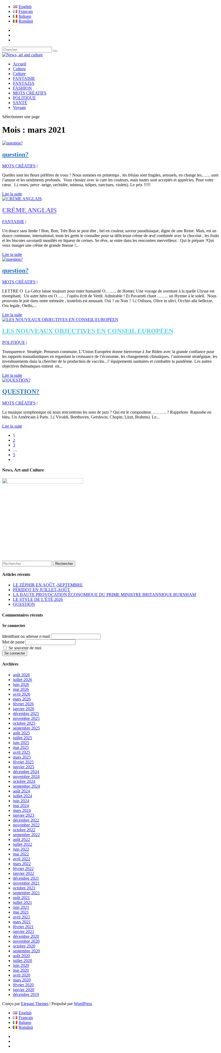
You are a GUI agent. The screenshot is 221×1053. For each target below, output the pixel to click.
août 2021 (21, 897)
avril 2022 (21, 859)
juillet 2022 (22, 844)
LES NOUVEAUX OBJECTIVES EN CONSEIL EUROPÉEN (87, 330)
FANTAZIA (23, 83)
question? (15, 154)
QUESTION (24, 604)
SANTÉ (20, 102)
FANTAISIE (24, 78)
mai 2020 (21, 970)
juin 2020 (21, 965)
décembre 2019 (26, 994)
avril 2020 (21, 975)
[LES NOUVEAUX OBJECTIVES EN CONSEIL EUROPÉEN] (60, 319)
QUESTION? (20, 391)
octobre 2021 (24, 888)
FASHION (22, 88)
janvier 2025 (23, 767)
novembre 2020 (26, 941)
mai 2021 (21, 912)
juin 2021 (21, 907)
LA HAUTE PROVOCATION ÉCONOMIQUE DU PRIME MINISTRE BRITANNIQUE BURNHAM (104, 594)
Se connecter (14, 653)
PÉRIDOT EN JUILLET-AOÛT (41, 589)
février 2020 (23, 984)
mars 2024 (22, 810)
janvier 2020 (23, 989)
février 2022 (23, 868)
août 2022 (21, 839)
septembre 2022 (26, 834)
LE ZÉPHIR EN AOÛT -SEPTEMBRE (48, 585)
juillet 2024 (22, 796)
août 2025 (21, 733)
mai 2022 (21, 854)
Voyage (19, 107)
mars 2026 (22, 699)
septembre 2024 (26, 786)
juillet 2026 (22, 679)
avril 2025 (21, 752)
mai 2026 (21, 689)
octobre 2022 (24, 829)
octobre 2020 (24, 946)
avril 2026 (21, 694)
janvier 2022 (23, 873)
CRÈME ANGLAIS (29, 210)
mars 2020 (22, 980)
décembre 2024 (26, 771)
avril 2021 (21, 917)
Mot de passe (13, 642)
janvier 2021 (23, 931)
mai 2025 (21, 747)
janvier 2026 (23, 708)
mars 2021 (22, 922)
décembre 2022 (26, 820)
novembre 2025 (26, 718)
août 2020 (21, 955)
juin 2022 (21, 849)
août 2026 (21, 674)
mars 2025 (22, 757)
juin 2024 (21, 800)
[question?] (12, 143)
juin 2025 (21, 742)
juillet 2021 (22, 902)
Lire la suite (12, 194)
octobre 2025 (24, 723)
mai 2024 (21, 805)
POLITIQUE (24, 98)
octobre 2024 (24, 781)
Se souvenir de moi (25, 648)
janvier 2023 (23, 815)
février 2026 (23, 704)
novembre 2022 (26, 825)
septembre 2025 (26, 728)
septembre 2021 (26, 892)
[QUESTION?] (16, 380)
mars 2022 (22, 863)
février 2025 (23, 762)
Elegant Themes (35, 1003)
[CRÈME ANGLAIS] (22, 198)
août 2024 (21, 791)
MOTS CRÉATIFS (29, 93)
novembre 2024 (26, 776)
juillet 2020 (22, 960)
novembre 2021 (26, 883)
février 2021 (23, 926)
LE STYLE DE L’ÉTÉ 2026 (38, 599)
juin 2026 (21, 684)
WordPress (83, 1003)
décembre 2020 (26, 936)
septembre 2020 (26, 951)
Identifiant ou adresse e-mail (26, 636)
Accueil (19, 64)
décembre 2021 (26, 878)
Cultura (19, 68)
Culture (19, 73)
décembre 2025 (26, 713)
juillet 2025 (22, 737)
